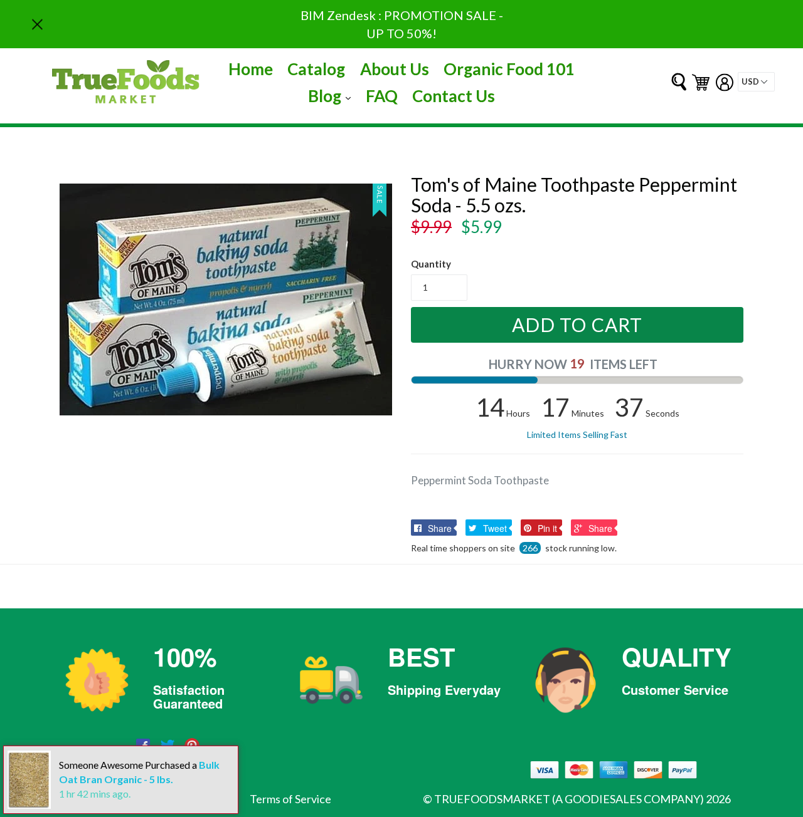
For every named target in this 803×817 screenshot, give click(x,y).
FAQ (382, 96)
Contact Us (453, 96)
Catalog (316, 69)
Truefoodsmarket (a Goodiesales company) (569, 799)
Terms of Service (290, 799)
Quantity (431, 263)
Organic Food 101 (509, 69)
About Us (394, 69)
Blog (332, 95)
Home (250, 69)
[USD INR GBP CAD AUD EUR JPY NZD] (756, 81)
